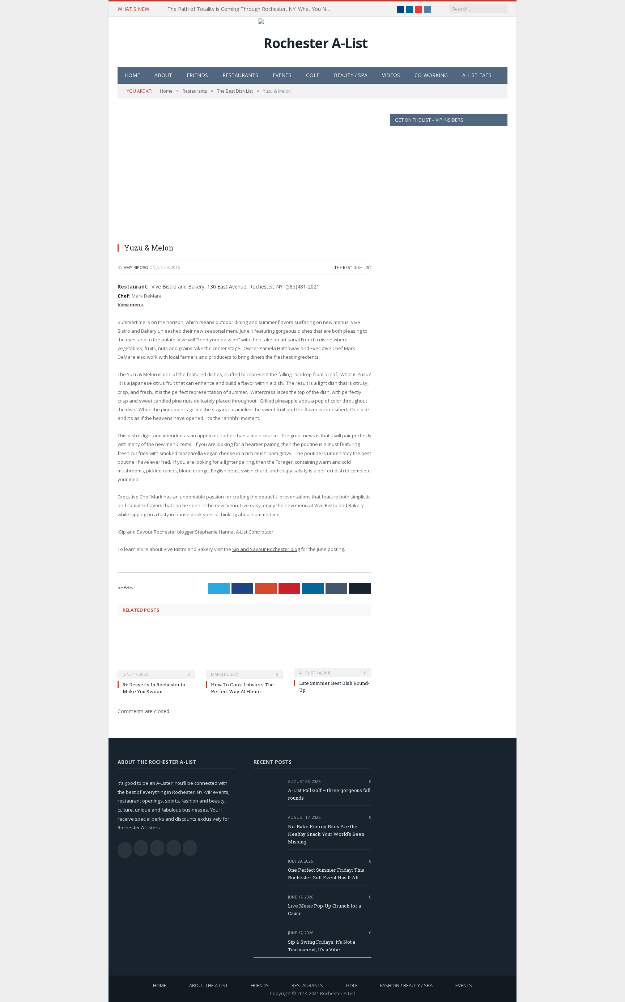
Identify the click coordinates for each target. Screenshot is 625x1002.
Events (282, 75)
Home (132, 75)
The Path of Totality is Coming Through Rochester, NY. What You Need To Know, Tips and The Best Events (250, 9)
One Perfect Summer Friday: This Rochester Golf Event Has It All (326, 874)
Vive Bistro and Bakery (178, 286)
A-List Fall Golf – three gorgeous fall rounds (329, 794)
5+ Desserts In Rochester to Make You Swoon (154, 687)
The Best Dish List (352, 267)
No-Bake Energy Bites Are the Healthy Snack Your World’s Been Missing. (326, 834)
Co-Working (431, 75)
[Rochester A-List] (312, 41)
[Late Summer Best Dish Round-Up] (332, 650)
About (163, 75)
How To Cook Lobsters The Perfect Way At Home (242, 687)
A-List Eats (477, 75)
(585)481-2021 (302, 286)
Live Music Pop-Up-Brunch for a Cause (324, 909)
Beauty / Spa (350, 75)
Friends (197, 75)
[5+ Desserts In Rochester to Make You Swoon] (156, 651)
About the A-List (208, 985)
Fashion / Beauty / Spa (406, 985)
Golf (312, 75)
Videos (391, 75)
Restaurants (240, 75)
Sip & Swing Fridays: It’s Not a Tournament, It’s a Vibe (321, 946)
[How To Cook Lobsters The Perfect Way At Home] (244, 651)
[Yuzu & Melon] (244, 175)
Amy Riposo (136, 267)
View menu (131, 304)
